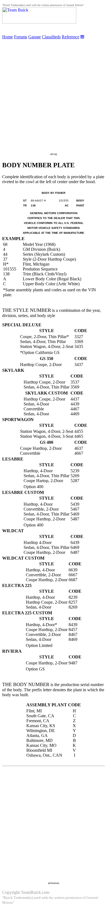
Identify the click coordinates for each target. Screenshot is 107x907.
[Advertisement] (53, 92)
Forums (20, 36)
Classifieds (51, 36)
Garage (34, 36)
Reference (70, 36)
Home (7, 36)
